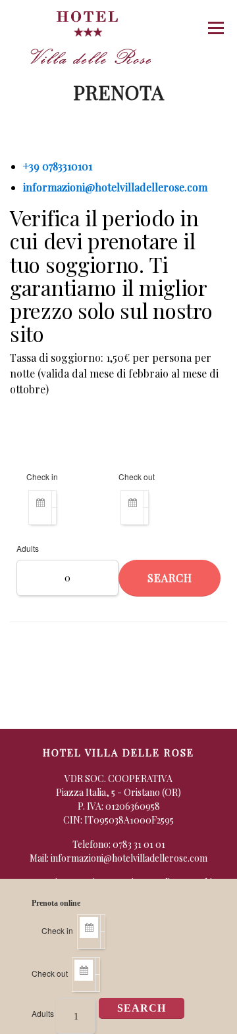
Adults (43, 1013)
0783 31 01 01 (139, 844)
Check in (57, 930)
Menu (215, 28)
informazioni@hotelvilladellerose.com (115, 187)
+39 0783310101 (57, 166)
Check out (50, 973)
